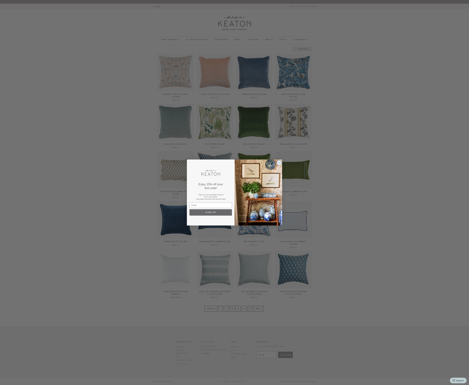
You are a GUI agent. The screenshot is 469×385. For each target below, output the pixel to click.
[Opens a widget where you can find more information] (458, 381)
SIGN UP (210, 212)
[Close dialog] (279, 162)
